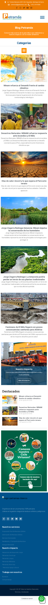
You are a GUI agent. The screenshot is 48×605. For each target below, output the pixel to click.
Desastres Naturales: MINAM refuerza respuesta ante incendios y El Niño (30, 409)
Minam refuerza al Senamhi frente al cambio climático (30, 397)
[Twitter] (24, 8)
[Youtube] (27, 8)
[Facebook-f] (17, 8)
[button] (24, 50)
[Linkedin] (31, 8)
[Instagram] (20, 8)
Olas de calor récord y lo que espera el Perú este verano (30, 419)
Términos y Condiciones (22, 592)
